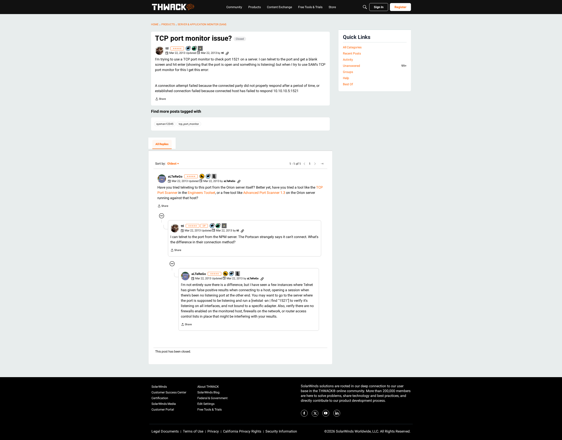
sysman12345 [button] (164, 123)
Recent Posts (352, 53)
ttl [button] (167, 48)
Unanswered (375, 65)
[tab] (162, 144)
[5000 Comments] (208, 177)
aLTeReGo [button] (175, 176)
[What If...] (200, 49)
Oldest (172, 164)
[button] (159, 50)
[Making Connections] (214, 177)
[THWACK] (173, 7)
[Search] (365, 7)
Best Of (348, 84)
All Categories (352, 47)
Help (346, 78)
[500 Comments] (188, 49)
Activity (348, 59)
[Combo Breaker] (202, 177)
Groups (348, 72)
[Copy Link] (227, 53)
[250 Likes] (194, 49)
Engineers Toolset (201, 193)
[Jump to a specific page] (322, 163)
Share (160, 99)
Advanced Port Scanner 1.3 (264, 193)
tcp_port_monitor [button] (189, 123)
